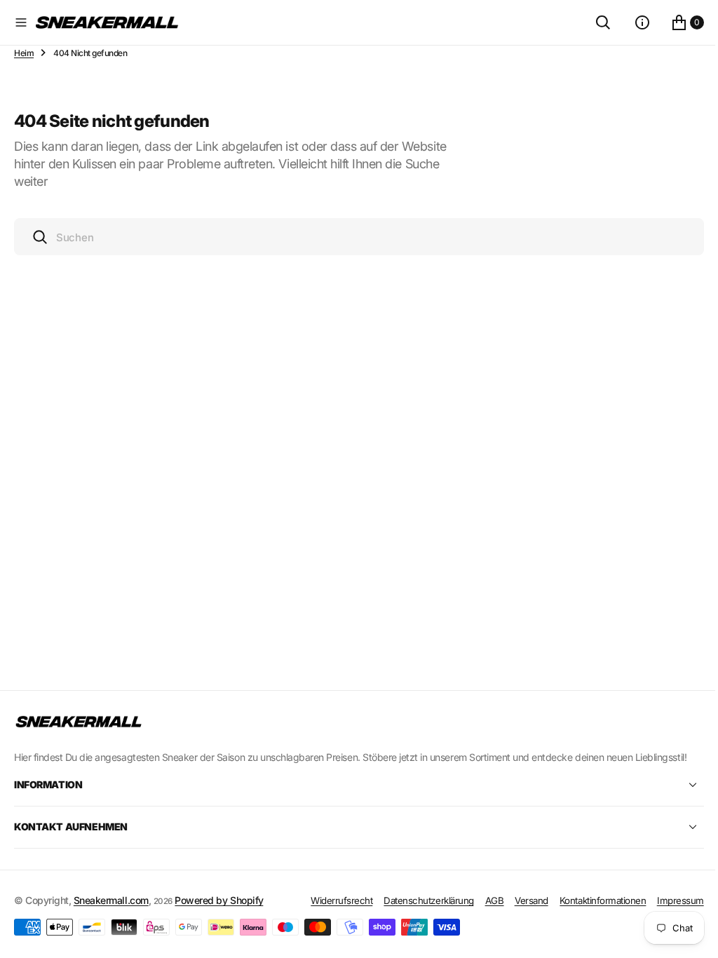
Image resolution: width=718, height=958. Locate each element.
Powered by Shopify (219, 900)
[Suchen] (592, 22)
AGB (484, 900)
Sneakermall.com (111, 900)
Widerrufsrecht (331, 900)
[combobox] (353, 236)
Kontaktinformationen (592, 900)
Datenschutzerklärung (418, 900)
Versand (521, 900)
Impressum (669, 900)
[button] (21, 22)
